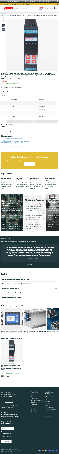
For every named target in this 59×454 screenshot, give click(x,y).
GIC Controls (48, 413)
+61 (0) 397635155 (9, 402)
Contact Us (29, 164)
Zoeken (36, 8)
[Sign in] (50, 8)
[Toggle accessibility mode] (57, 4)
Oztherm (47, 405)
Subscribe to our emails (6, 425)
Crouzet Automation (49, 407)
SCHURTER (48, 401)
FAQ (32, 413)
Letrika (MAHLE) (49, 411)
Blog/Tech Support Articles (37, 400)
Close (57, 1)
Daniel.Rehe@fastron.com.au (10, 414)
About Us (33, 396)
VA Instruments (48, 414)
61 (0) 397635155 (6, 4)
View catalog (2, 8)
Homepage (3, 13)
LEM (46, 399)
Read (3, 147)
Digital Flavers (10, 451)
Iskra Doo (47, 403)
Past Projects (34, 404)
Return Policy (34, 409)
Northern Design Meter (50, 409)
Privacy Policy (34, 411)
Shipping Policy (34, 406)
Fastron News (34, 398)
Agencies (33, 402)
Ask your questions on (10, 416)
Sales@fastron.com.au (16, 4)
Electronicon (48, 416)
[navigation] (3, 21)
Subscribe (6, 441)
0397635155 (6, 412)
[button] (4, 120)
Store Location (26, 4)
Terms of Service (35, 408)
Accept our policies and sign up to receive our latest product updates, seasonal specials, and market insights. (7, 434)
